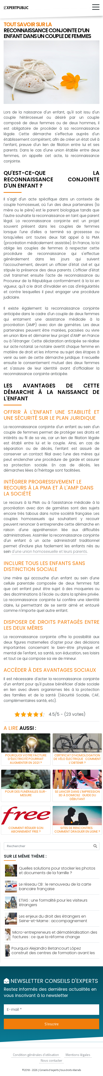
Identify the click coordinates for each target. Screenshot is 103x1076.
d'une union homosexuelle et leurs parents (49, 551)
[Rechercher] (95, 846)
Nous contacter (51, 1060)
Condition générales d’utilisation (36, 1054)
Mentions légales (78, 1054)
